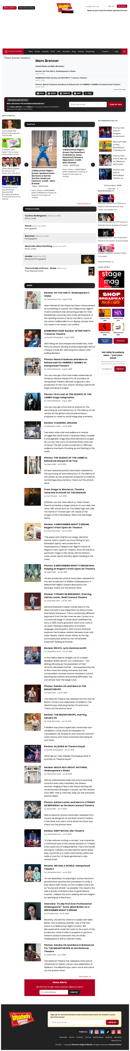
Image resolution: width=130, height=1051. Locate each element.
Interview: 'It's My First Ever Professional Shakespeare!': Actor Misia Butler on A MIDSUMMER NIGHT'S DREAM (68, 907)
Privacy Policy (115, 1044)
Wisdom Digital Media (82, 1044)
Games (81, 51)
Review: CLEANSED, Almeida (60, 422)
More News (84, 976)
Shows (37, 51)
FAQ (89, 93)
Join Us (88, 1037)
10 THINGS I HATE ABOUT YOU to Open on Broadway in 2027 (10, 147)
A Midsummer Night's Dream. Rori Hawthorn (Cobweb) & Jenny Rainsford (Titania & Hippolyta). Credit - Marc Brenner (74, 157)
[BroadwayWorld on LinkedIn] (102, 1032)
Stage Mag (90, 51)
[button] (124, 51)
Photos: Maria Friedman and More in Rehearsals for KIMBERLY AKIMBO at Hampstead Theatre (77, 84)
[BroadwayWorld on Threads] (113, 1032)
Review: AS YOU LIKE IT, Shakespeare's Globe (55, 71)
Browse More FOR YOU (113, 187)
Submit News (98, 1037)
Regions (108, 1037)
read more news (120, 89)
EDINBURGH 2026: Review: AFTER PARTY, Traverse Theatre (61, 78)
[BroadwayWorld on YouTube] (119, 1032)
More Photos (83, 203)
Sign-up (111, 6)
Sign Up (74, 992)
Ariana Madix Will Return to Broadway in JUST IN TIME (11, 129)
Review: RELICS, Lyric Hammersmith (65, 648)
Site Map (117, 1037)
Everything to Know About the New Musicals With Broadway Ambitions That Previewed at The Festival (11, 188)
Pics (42, 93)
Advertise (63, 1037)
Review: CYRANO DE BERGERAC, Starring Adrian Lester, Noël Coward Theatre (67, 596)
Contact (79, 1037)
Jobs (59, 51)
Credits (66, 93)
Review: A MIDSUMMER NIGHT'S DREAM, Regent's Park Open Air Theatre (66, 526)
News (31, 51)
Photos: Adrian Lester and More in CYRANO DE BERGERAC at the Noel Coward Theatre (69, 804)
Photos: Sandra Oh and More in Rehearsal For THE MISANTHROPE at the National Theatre (69, 948)
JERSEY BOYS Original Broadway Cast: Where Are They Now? (11, 166)
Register (105, 51)
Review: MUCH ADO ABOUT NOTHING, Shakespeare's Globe (66, 769)
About (71, 1037)
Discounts (121, 341)
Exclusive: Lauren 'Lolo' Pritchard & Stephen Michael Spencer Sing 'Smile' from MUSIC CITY (112, 206)
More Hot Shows (105, 341)
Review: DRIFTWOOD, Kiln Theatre (64, 830)
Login (116, 51)
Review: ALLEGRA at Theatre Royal (64, 746)
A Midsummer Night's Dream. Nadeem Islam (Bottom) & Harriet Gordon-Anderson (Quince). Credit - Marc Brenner (43, 178)
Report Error (116, 1040)
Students (66, 51)
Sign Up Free (116, 104)
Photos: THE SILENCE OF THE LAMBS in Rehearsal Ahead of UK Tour (65, 459)
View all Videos (104, 262)
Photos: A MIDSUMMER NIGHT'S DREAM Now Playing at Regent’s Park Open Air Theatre (44, 194)
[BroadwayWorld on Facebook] (91, 1032)
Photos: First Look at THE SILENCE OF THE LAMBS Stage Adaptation (67, 396)
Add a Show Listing (26, 8)
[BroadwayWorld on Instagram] (96, 1032)
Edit (79, 93)
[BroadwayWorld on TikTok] (108, 1032)
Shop (74, 51)
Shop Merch (10, 8)
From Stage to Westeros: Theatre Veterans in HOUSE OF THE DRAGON (65, 491)
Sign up (120, 369)
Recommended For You (108, 121)
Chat (53, 51)
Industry (45, 51)
